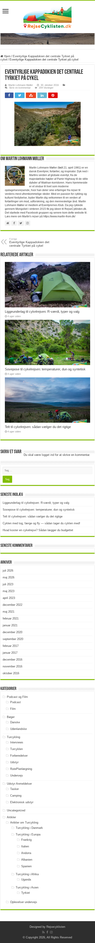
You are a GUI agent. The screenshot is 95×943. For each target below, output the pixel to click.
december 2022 (12, 604)
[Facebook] (47, 932)
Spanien (26, 866)
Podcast (15, 702)
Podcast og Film (17, 697)
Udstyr (14, 762)
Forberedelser (19, 755)
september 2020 (13, 639)
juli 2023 (8, 584)
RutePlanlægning (21, 769)
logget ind (48, 454)
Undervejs (16, 775)
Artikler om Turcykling (24, 822)
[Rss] (43, 932)
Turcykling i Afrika (27, 874)
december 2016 (12, 659)
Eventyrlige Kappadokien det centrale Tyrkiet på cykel (29, 242)
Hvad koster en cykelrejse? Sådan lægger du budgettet (38, 530)
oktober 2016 (11, 673)
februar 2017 (11, 646)
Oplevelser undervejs (23, 902)
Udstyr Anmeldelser (19, 783)
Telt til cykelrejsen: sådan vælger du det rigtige (38, 427)
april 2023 (9, 598)
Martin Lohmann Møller (20, 85)
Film (13, 708)
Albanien (26, 859)
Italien (25, 846)
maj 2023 (8, 591)
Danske (15, 722)
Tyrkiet (25, 892)
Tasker (14, 789)
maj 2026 (8, 577)
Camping (15, 795)
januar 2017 (10, 652)
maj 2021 (8, 611)
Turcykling (13, 737)
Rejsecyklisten (55, 926)
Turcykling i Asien (27, 887)
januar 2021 (10, 625)
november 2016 (12, 666)
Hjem (7, 56)
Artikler (11, 817)
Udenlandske (18, 729)
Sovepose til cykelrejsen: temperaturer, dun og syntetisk (45, 369)
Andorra (26, 853)
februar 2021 (11, 618)
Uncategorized (16, 810)
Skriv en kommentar (20, 87)
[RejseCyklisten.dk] (47, 17)
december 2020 (12, 632)
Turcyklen (16, 749)
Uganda (26, 879)
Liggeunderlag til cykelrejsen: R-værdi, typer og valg (42, 311)
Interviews (16, 742)
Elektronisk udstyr (21, 802)
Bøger (11, 717)
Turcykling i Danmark (29, 827)
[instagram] (51, 932)
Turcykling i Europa (28, 834)
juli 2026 (8, 570)
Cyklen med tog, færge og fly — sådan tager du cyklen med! (41, 523)
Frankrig (26, 839)
